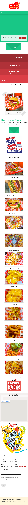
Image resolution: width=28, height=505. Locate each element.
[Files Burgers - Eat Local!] (14, 5)
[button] (14, 169)
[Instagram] (16, 495)
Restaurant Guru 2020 (7, 493)
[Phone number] (12, 52)
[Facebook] (14, 52)
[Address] (16, 52)
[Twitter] (14, 495)
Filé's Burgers (23, 493)
